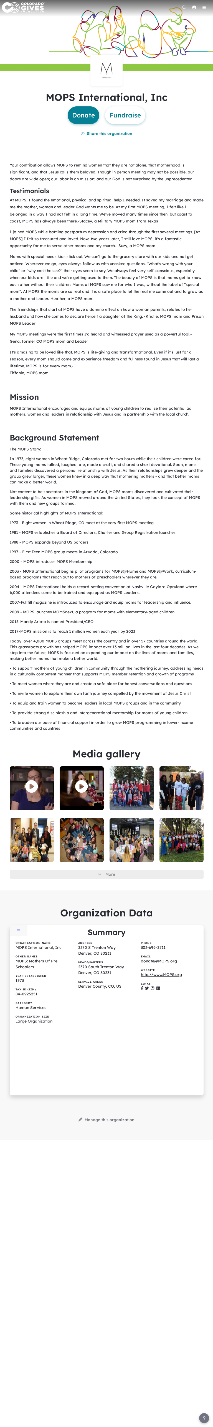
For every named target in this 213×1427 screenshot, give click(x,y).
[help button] (204, 1418)
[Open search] (184, 7)
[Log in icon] (194, 7)
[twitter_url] (147, 988)
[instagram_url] (152, 988)
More (110, 874)
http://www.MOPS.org (161, 974)
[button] (31, 786)
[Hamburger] (204, 7)
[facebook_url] (142, 988)
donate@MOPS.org (159, 961)
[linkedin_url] (158, 988)
